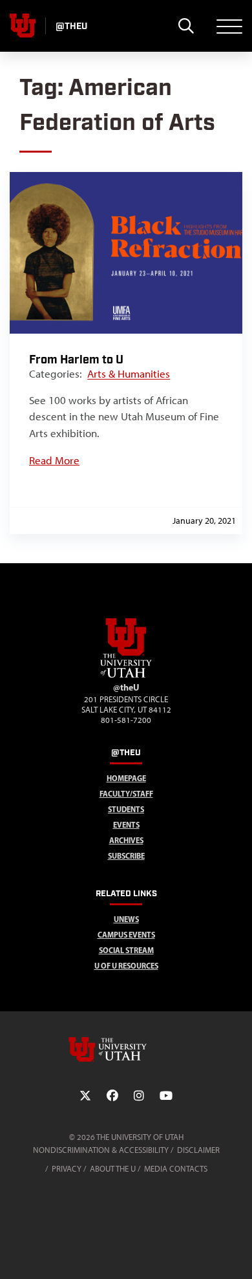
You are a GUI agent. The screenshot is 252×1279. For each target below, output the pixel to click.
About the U (113, 1169)
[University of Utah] (126, 1049)
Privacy (66, 1169)
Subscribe (126, 856)
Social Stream (126, 950)
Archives (126, 840)
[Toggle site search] (186, 26)
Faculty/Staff (126, 794)
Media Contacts (175, 1169)
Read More (54, 460)
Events (126, 825)
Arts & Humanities (128, 373)
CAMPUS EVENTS (126, 935)
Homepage (126, 778)
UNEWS (126, 919)
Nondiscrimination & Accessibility (101, 1150)
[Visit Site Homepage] (126, 675)
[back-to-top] (236, 1253)
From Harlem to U (76, 359)
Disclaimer (198, 1150)
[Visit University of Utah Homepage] (23, 26)
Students (126, 809)
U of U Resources (126, 966)
